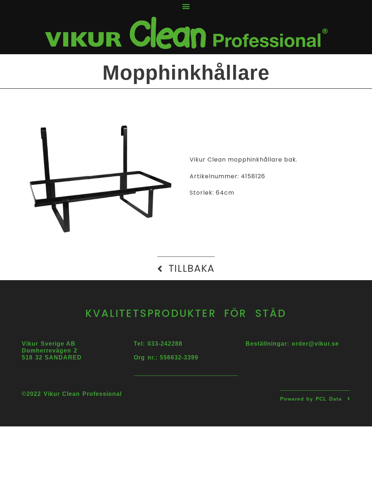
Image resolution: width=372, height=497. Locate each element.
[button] (186, 6)
